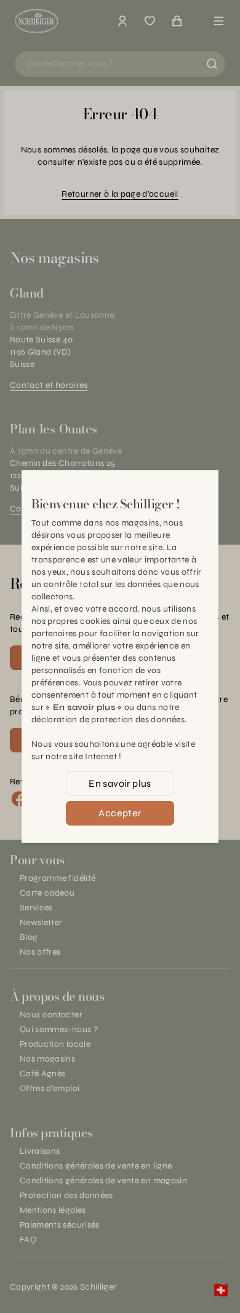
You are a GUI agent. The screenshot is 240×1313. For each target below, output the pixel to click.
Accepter (119, 813)
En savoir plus (120, 783)
